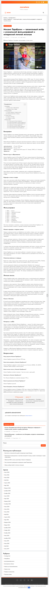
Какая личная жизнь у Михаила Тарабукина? (17, 123)
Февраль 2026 (7, 488)
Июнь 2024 (6, 512)
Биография (7, 106)
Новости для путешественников (10, 566)
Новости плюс (7, 569)
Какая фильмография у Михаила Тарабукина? (18, 122)
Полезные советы (8, 574)
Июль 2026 (6, 475)
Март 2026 (6, 485)
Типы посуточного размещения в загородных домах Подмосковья (18, 462)
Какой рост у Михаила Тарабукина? (16, 125)
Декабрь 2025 (7, 490)
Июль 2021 (6, 541)
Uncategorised (7, 26)
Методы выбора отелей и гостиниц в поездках (14, 465)
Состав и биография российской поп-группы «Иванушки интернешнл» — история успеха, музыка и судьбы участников (23, 428)
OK (29, 587)
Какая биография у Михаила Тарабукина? (17, 127)
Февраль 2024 (7, 522)
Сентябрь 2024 (7, 504)
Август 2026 (6, 472)
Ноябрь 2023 (7, 530)
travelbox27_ (7, 37)
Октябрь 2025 (7, 493)
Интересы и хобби (11, 118)
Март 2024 (6, 519)
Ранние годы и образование (13, 107)
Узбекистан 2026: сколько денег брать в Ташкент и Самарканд (18, 459)
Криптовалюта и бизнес (9, 564)
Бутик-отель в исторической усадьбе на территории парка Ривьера (18, 453)
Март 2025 (6, 498)
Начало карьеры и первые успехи (14, 112)
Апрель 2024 (7, 517)
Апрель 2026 (7, 483)
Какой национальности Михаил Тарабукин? (17, 126)
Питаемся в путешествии (9, 571)
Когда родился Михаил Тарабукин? (15, 121)
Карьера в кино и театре (12, 109)
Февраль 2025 (7, 501)
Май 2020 (6, 546)
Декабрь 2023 (7, 527)
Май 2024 (6, 514)
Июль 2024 (6, 509)
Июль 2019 (6, 548)
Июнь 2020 (6, 543)
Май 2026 (6, 480)
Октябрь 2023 (7, 533)
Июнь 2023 (6, 535)
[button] (24, 104)
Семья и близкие (10, 116)
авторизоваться (28, 415)
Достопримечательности (9, 561)
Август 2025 (6, 496)
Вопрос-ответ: (8, 119)
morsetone (24, 7)
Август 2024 (6, 506)
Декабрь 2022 (7, 538)
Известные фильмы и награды (13, 113)
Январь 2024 (7, 525)
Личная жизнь (8, 115)
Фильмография (8, 110)
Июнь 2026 (6, 477)
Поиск (5, 443)
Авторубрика (7, 558)
